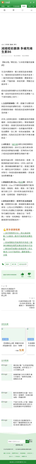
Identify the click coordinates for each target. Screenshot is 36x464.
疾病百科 (29, 453)
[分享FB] (4, 10)
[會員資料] (31, 2)
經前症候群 (23, 264)
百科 (29, 6)
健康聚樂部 (15, 453)
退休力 (11, 456)
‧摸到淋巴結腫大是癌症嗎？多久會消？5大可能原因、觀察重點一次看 (17, 251)
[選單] (33, 2)
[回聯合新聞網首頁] (2, 2)
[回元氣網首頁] (7, 2)
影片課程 (5, 339)
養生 (9, 6)
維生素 (15, 144)
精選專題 (22, 453)
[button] (33, 6)
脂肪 (21, 182)
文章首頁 (17, 456)
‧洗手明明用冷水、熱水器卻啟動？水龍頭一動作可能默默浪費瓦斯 (17, 236)
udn (2, 44)
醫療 (23, 6)
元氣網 (7, 44)
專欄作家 (24, 456)
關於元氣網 (7, 453)
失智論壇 (16, 6)
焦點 (3, 6)
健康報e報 (19, 445)
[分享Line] (13, 10)
